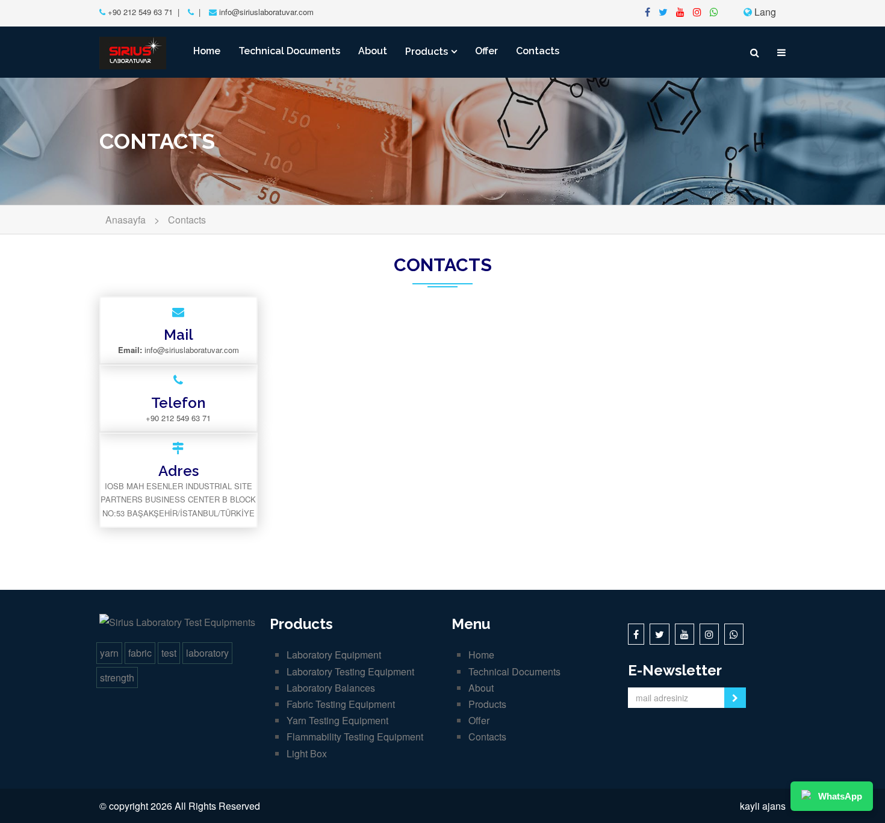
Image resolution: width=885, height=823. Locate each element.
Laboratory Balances (331, 688)
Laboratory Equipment (334, 655)
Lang (764, 12)
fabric (140, 653)
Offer (486, 51)
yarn (109, 653)
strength (117, 677)
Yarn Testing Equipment (337, 720)
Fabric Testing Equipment (341, 704)
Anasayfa (125, 220)
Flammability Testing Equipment (355, 736)
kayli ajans (763, 806)
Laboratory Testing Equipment (350, 671)
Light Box (307, 753)
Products (426, 51)
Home (206, 51)
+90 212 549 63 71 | (142, 11)
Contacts (537, 51)
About (372, 51)
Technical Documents (289, 51)
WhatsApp (840, 796)
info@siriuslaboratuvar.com (266, 11)
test (168, 653)
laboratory (207, 653)
